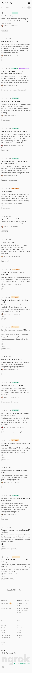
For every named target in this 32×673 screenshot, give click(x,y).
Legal (19, 637)
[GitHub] (2, 653)
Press (19, 630)
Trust (3, 632)
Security (4, 630)
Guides (3, 623)
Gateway (3, 606)
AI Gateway (6, 603)
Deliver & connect (23, 608)
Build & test (21, 603)
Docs (2, 620)
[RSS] (15, 653)
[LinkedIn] (10, 653)
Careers (19, 635)
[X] (5, 653)
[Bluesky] (7, 653)
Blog (18, 625)
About (19, 620)
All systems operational (23, 663)
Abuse (3, 642)
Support (3, 640)
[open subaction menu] (29, 7)
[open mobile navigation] (29, 3)
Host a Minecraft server (22, 611)
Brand (19, 632)
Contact (19, 623)
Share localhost (6, 608)
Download (4, 628)
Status (3, 645)
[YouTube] (12, 653)
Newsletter (20, 628)
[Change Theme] (3, 667)
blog (10, 3)
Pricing (3, 625)
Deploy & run (21, 605)
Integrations (5, 637)
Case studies (5, 635)
